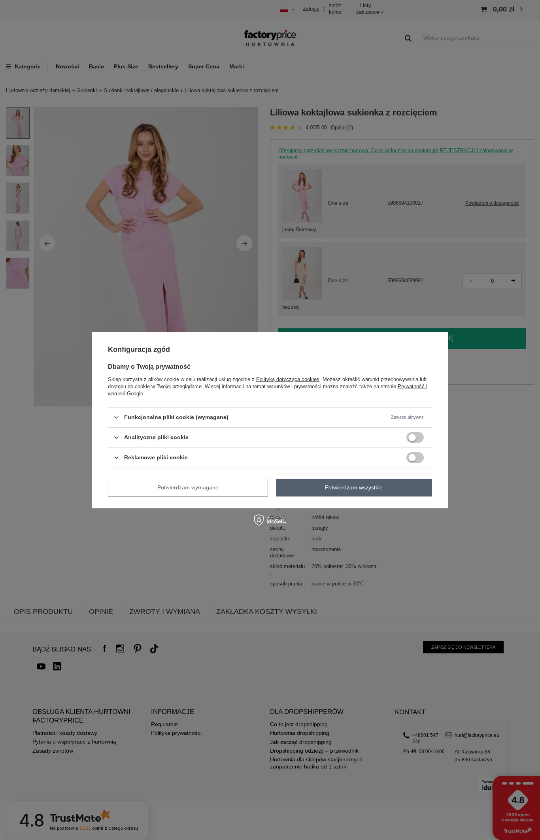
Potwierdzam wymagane (188, 487)
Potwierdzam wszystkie (354, 487)
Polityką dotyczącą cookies (287, 379)
